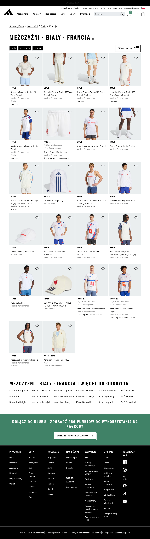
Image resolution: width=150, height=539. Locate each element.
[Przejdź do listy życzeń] (135, 14)
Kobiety (37, 14)
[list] (62, 48)
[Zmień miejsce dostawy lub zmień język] (143, 8)
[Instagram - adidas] (131, 470)
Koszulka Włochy (107, 391)
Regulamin (96, 533)
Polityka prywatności (80, 533)
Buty (62, 14)
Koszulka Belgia (17, 402)
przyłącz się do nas (131, 8)
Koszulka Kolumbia (64, 396)
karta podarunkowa (114, 8)
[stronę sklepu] (8, 12)
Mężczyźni (22, 14)
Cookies (66, 533)
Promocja (85, 14)
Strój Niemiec (128, 396)
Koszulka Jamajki (41, 402)
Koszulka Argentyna (14, 396)
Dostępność (107, 533)
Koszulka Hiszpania (42, 391)
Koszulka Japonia (63, 391)
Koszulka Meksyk (63, 402)
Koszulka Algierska (19, 391)
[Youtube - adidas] (131, 502)
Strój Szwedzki (128, 402)
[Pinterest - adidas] (131, 486)
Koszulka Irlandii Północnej (40, 396)
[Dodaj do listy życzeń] (37, 58)
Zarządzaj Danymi (53, 533)
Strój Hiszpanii (105, 402)
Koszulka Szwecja (85, 396)
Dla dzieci (50, 14)
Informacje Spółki (122, 533)
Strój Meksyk (127, 391)
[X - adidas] (131, 478)
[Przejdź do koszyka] (142, 14)
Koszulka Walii (83, 402)
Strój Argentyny (106, 396)
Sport (72, 14)
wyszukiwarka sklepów (70, 8)
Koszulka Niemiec (85, 391)
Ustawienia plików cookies (32, 533)
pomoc (84, 8)
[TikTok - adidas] (131, 494)
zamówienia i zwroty (97, 8)
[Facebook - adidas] (131, 462)
